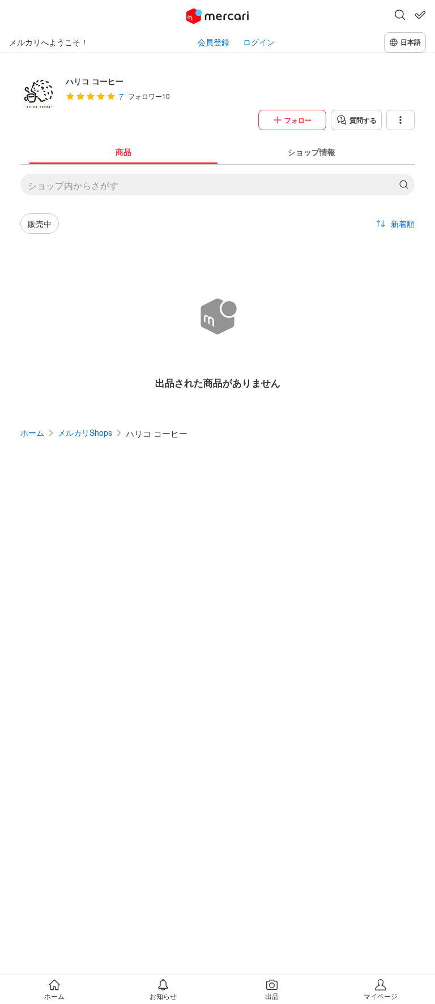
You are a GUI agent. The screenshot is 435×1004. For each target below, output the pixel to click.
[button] (400, 16)
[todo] (420, 15)
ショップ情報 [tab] (311, 151)
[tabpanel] (217, 286)
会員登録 (213, 42)
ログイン (259, 42)
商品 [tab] (123, 151)
